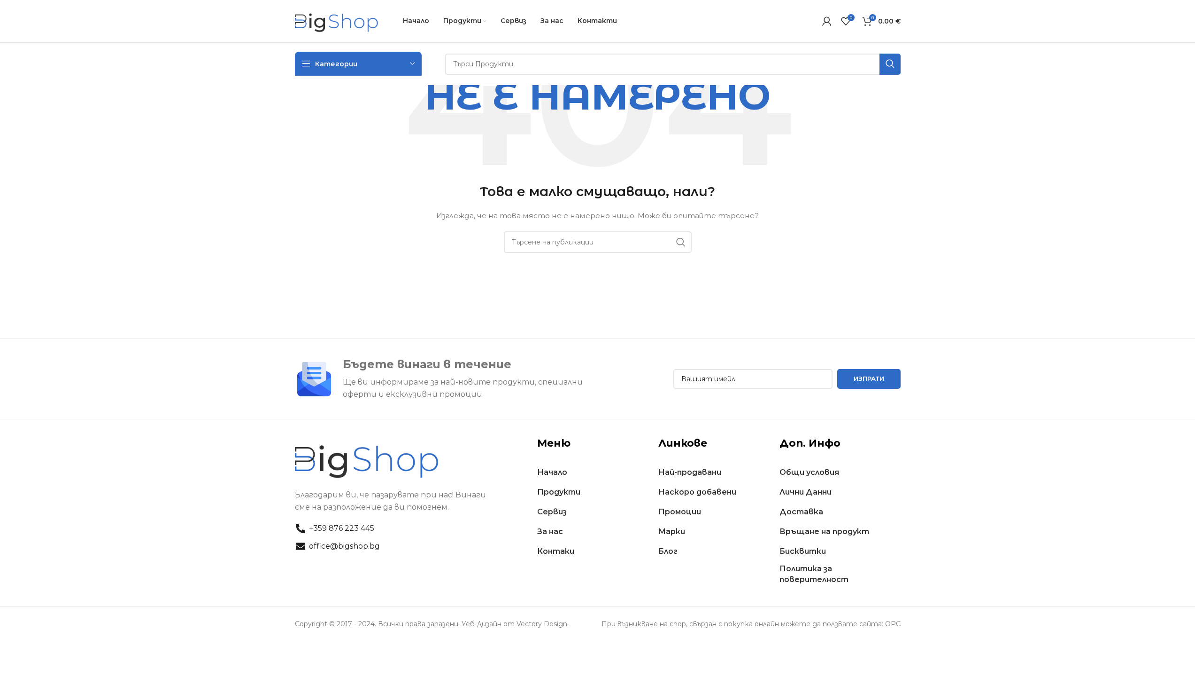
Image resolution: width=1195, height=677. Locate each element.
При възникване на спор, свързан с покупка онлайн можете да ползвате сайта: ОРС (751, 624)
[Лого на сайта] (337, 20)
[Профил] (826, 21)
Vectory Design (542, 624)
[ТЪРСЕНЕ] (681, 242)
